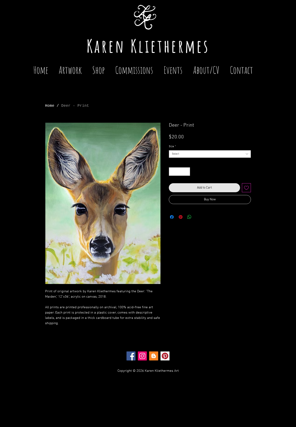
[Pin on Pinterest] (180, 217)
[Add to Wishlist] (246, 187)
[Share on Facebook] (172, 217)
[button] (173, 68)
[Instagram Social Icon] (142, 355)
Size (172, 146)
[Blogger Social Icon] (153, 355)
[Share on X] (198, 217)
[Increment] (186, 172)
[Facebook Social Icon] (131, 355)
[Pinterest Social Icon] (165, 355)
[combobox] (210, 154)
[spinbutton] (179, 172)
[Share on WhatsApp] (189, 217)
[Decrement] (172, 172)
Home (49, 106)
